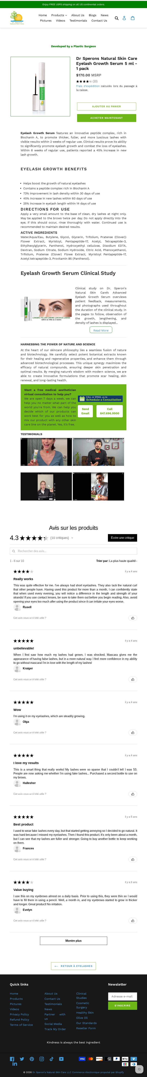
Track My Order (55, 1029)
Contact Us (52, 998)
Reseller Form (86, 1028)
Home (14, 993)
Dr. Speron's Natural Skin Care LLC (51, 1072)
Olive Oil (82, 1018)
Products (16, 998)
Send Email (85, 411)
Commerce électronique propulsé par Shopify (98, 1072)
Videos (14, 1009)
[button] (72, 538)
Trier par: (102, 560)
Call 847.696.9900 (109, 411)
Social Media (53, 1024)
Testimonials (53, 1004)
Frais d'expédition (88, 86)
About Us (50, 993)
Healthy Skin (85, 1012)
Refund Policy (19, 1019)
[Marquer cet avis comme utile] (133, 618)
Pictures (15, 1004)
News (48, 1009)
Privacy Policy (19, 1014)
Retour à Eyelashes (76, 966)
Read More (100, 330)
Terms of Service (21, 1025)
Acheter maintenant (106, 117)
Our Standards (86, 1023)
